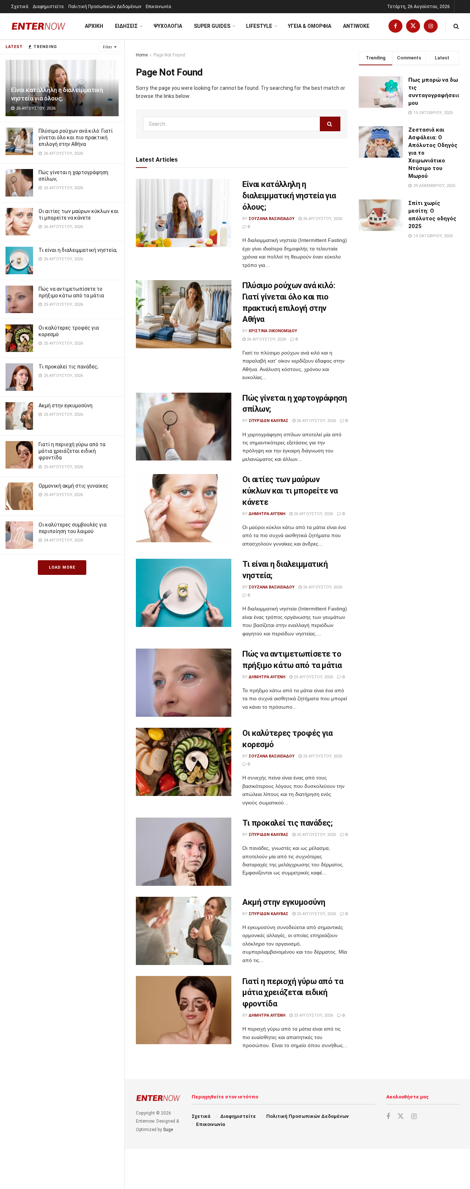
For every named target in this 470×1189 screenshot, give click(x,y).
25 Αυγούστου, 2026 (313, 677)
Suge (168, 1129)
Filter (107, 47)
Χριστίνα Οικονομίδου (273, 331)
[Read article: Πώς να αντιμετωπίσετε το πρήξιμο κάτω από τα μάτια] (183, 683)
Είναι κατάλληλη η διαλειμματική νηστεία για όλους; (289, 196)
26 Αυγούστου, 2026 (322, 218)
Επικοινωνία (158, 6)
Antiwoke (356, 26)
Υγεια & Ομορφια (309, 26)
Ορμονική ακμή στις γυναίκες (73, 486)
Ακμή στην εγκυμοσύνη (66, 405)
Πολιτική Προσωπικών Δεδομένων (104, 6)
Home (142, 55)
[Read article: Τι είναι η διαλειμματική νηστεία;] (183, 593)
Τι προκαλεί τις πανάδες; (68, 367)
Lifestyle (259, 26)
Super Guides (212, 26)
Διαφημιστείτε (48, 6)
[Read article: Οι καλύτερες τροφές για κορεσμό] (183, 762)
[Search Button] (456, 26)
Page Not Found (169, 55)
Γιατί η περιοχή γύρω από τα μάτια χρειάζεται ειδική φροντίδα (72, 450)
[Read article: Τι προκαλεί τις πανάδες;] (183, 852)
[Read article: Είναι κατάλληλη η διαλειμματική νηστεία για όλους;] (183, 213)
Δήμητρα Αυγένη (267, 513)
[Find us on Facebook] (395, 26)
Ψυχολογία (167, 26)
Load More (62, 567)
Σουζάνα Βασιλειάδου (271, 218)
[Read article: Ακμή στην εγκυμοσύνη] (183, 931)
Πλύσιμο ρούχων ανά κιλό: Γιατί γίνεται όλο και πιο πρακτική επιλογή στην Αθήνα (76, 137)
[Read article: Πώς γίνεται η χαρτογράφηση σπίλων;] (183, 427)
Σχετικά (19, 6)
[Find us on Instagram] (431, 26)
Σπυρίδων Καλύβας (268, 420)
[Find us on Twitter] (413, 26)
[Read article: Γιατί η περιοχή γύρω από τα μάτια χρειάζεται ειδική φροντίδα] (183, 1010)
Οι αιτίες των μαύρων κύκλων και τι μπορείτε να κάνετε (290, 491)
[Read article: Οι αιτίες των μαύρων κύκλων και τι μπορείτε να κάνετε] (183, 508)
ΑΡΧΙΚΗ (94, 26)
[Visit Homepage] (38, 26)
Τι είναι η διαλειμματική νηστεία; (78, 250)
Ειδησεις (126, 26)
